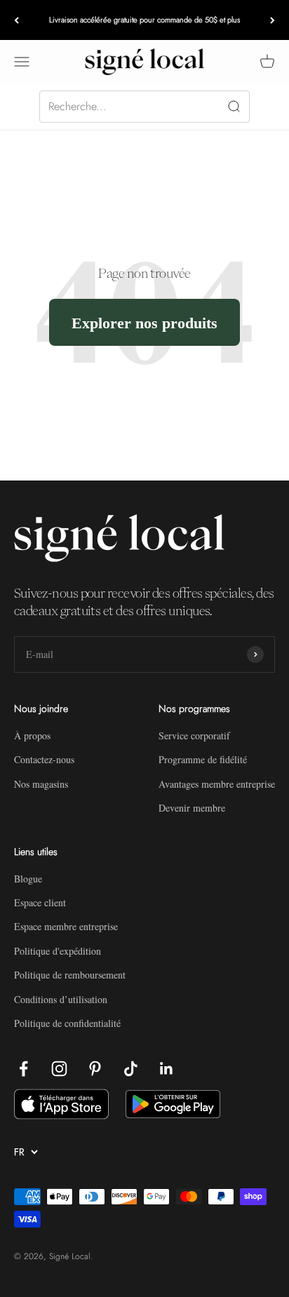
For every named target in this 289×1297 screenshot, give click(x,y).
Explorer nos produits (144, 322)
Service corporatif (194, 735)
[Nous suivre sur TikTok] (130, 1068)
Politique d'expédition (57, 950)
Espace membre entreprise (66, 926)
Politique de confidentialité (67, 1023)
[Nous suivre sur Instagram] (59, 1068)
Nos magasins (41, 784)
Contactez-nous (44, 759)
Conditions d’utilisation (60, 999)
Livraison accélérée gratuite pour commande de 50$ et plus (144, 19)
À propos (32, 735)
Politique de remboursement (70, 974)
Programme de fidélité (203, 759)
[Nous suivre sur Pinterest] (95, 1068)
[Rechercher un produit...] (144, 106)
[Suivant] (272, 20)
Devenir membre (192, 807)
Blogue (28, 878)
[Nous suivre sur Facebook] (23, 1068)
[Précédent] (16, 20)
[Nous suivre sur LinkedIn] (166, 1068)
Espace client (40, 902)
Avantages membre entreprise (217, 784)
